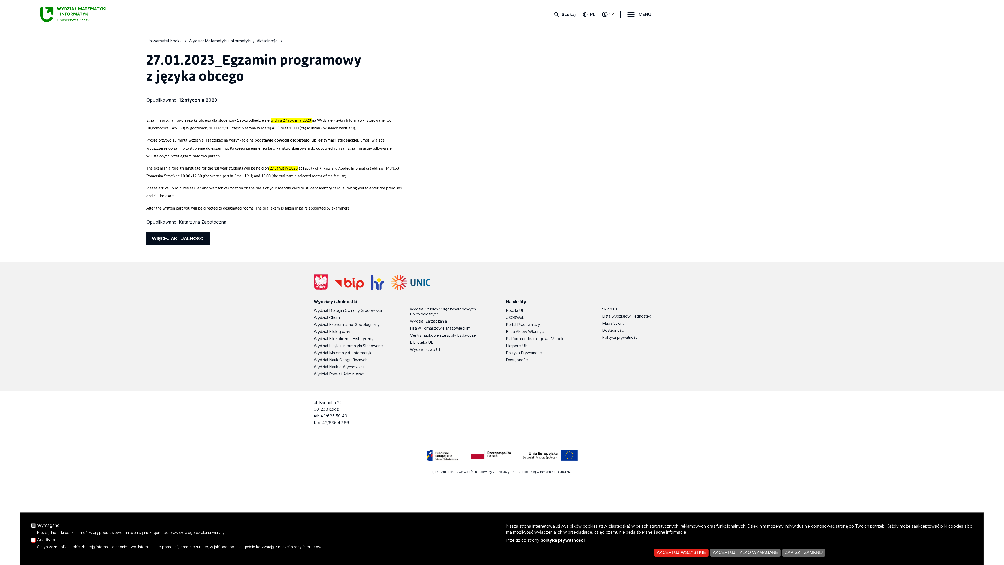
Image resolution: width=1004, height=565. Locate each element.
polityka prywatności (562, 540)
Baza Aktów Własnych (526, 331)
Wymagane (48, 525)
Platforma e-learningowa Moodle (535, 338)
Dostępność (517, 359)
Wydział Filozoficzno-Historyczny (343, 338)
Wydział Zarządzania (428, 321)
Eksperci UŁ (516, 345)
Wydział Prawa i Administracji (340, 373)
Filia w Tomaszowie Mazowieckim (440, 328)
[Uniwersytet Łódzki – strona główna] (79, 14)
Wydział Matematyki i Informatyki (343, 352)
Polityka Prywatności (524, 352)
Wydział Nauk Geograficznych (340, 359)
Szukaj (569, 14)
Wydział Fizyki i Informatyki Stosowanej (349, 345)
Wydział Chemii (327, 317)
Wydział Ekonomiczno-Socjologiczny (347, 324)
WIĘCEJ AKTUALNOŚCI (178, 238)
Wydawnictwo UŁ (425, 349)
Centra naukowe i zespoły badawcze (443, 335)
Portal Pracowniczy (523, 324)
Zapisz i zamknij (804, 552)
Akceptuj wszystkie (681, 552)
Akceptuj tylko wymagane (745, 552)
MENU (644, 14)
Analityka (46, 540)
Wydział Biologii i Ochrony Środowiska (348, 310)
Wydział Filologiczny (332, 331)
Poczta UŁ (515, 310)
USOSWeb (515, 317)
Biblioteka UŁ (421, 342)
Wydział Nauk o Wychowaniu (340, 366)
